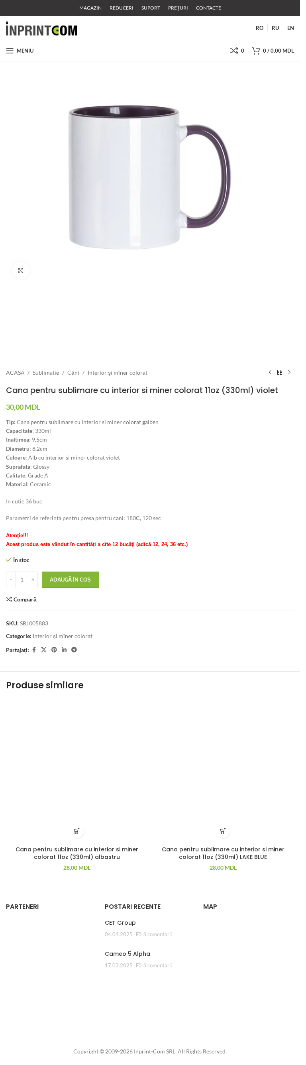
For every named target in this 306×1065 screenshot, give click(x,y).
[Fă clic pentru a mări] (21, 270)
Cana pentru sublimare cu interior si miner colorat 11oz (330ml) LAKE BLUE (223, 853)
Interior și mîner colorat (117, 372)
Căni (73, 372)
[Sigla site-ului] (41, 27)
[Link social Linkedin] (64, 650)
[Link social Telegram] (74, 650)
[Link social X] (44, 650)
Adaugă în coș (70, 579)
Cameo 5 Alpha (127, 954)
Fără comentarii (154, 934)
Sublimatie (46, 372)
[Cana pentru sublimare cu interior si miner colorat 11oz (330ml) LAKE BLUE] (223, 771)
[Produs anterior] (270, 372)
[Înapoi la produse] (279, 372)
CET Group (120, 923)
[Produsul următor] (289, 372)
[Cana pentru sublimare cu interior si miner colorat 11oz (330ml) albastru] (77, 771)
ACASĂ (15, 372)
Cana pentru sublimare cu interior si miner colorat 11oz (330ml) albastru (77, 853)
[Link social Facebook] (34, 650)
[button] (77, 831)
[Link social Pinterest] (54, 650)
